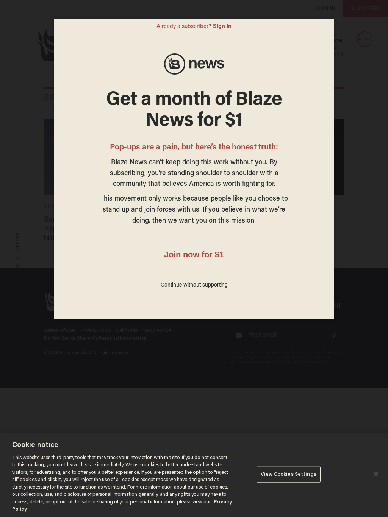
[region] (194, 475)
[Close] (376, 474)
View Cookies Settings (288, 474)
